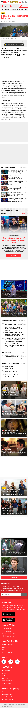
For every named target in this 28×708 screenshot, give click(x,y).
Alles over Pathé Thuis (8, 634)
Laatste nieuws (5, 9)
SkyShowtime (5, 671)
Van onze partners (6, 681)
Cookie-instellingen (7, 699)
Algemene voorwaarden (8, 692)
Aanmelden (23, 595)
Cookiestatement (6, 697)
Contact (3, 673)
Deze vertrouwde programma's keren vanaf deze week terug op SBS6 (14, 240)
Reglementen (5, 647)
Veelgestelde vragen (7, 645)
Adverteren (4, 678)
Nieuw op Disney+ (6, 631)
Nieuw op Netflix (6, 629)
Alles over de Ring (6, 652)
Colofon (3, 676)
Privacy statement (6, 694)
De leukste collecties (7, 636)
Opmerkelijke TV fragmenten (17, 9)
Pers (2, 650)
